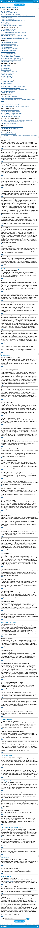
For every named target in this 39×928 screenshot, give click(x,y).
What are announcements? (8, 73)
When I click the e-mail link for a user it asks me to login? (15, 38)
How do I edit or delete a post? (8, 44)
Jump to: (2, 918)
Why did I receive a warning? (8, 55)
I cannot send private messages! (9, 96)
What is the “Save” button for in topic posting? (12, 58)
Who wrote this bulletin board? (8, 132)
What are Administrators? (7, 81)
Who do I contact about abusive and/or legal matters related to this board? (19, 135)
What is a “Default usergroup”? (8, 91)
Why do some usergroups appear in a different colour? (14, 89)
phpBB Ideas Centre (32, 890)
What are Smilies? (5, 68)
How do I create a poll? (7, 47)
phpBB (7, 924)
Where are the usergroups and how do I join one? (13, 86)
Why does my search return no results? (10, 111)
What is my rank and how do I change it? (11, 37)
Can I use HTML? (5, 66)
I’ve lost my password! (6, 17)
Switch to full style (19, 4)
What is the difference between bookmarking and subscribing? (16, 120)
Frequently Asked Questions (12, 1)
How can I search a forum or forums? (10, 110)
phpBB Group (9, 881)
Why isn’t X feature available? (8, 134)
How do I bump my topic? (7, 61)
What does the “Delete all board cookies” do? (12, 25)
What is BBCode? (5, 65)
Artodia (36, 924)
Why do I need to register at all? (9, 12)
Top (2, 148)
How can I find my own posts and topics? (11, 116)
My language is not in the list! (8, 34)
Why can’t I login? (5, 11)
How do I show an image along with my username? (13, 35)
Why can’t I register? (6, 24)
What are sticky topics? (6, 74)
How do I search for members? (8, 114)
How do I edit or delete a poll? (8, 50)
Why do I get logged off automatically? (10, 14)
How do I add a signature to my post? (10, 45)
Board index (4, 926)
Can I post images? (6, 70)
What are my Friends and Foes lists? (10, 104)
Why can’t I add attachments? (8, 53)
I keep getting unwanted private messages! (11, 98)
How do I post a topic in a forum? (9, 42)
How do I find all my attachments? (9, 128)
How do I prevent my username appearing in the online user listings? (18, 16)
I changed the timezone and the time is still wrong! (13, 32)
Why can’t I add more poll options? (9, 48)
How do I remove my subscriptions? (10, 123)
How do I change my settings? (8, 29)
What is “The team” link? (7, 92)
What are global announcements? (9, 71)
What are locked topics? (7, 76)
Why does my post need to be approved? (11, 60)
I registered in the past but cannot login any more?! (13, 20)
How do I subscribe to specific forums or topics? (12, 121)
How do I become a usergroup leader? (10, 88)
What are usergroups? (6, 84)
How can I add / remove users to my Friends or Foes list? (15, 106)
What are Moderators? (6, 83)
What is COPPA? (5, 22)
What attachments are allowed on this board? (12, 127)
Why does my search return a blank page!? (11, 113)
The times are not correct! (7, 30)
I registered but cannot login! (8, 19)
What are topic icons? (6, 78)
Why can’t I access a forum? (8, 52)
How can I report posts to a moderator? (10, 56)
